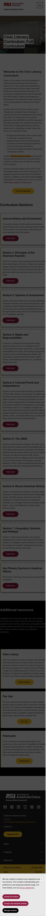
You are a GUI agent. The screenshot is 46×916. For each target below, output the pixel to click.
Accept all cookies (11, 897)
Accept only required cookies (15, 903)
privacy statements (26, 888)
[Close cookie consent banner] (41, 879)
